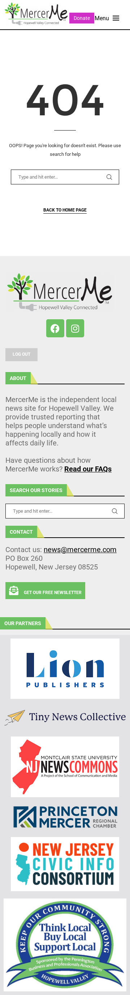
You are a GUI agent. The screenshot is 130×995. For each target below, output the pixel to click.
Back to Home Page (65, 210)
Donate (82, 18)
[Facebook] (55, 328)
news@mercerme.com (80, 549)
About (18, 378)
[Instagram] (75, 328)
